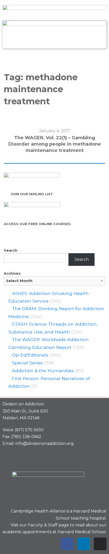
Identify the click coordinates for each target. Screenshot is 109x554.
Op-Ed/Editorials (30, 355)
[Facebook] (67, 544)
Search (10, 250)
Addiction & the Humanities (43, 370)
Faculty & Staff (43, 525)
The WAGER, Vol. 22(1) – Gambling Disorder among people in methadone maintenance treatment (54, 144)
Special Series (27, 362)
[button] (54, 59)
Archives (12, 273)
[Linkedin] (83, 544)
